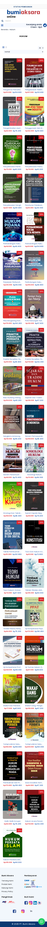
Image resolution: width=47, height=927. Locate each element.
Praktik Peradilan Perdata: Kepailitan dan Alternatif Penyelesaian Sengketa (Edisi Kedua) (34, 359)
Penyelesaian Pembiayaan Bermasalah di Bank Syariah (13, 166)
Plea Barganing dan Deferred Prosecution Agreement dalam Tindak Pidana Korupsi (13, 320)
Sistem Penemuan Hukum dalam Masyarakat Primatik (13, 474)
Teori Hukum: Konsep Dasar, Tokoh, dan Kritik (13, 590)
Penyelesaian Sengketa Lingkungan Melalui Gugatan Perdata (13, 205)
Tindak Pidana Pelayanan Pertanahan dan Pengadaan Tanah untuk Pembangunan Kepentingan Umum (13, 628)
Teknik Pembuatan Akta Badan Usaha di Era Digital (13, 551)
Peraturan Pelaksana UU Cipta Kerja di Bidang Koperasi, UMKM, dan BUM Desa (34, 205)
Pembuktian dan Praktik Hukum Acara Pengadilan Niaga (13, 782)
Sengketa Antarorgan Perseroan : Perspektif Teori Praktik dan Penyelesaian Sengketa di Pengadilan (13, 436)
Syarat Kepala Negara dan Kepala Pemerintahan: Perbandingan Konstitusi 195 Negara (34, 513)
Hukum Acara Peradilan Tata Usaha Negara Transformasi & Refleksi (34, 821)
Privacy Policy (7, 892)
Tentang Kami (7, 881)
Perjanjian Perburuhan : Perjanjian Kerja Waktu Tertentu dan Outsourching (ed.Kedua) (13, 282)
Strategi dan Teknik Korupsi (13, 513)
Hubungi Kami (7, 888)
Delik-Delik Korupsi (12, 821)
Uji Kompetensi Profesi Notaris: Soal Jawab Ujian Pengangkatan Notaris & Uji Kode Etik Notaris (13, 667)
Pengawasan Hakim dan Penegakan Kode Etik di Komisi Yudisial (34, 89)
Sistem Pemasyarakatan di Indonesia (34, 436)
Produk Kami (7, 884)
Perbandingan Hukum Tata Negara (34, 243)
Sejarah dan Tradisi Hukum (34, 397)
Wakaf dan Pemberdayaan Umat (13, 705)
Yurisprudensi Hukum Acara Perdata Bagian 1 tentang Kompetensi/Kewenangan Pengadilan (13, 744)
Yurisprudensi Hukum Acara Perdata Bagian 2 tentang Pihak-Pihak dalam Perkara (34, 744)
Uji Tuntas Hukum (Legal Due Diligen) (34, 667)
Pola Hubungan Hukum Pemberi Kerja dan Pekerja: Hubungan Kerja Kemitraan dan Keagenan (34, 320)
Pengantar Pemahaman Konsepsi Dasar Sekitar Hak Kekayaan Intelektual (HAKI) (13, 89)
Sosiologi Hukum (34, 474)
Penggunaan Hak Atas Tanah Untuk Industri (34, 128)
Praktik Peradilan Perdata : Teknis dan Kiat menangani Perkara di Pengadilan (13, 359)
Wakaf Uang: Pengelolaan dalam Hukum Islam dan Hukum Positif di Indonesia (34, 705)
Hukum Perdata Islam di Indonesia (13, 859)
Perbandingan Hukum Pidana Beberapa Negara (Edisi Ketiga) (13, 243)
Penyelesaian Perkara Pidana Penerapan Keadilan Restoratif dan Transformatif (34, 166)
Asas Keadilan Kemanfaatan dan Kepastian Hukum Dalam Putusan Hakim (34, 782)
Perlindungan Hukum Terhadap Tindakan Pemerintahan (34, 282)
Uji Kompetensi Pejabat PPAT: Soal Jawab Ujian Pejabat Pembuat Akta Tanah (34, 628)
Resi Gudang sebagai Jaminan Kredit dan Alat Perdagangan (13, 397)
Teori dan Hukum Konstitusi (34, 551)
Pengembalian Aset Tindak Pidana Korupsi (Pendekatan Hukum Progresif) (13, 128)
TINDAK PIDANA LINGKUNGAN (34, 590)
